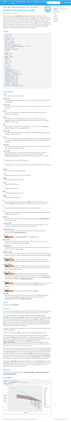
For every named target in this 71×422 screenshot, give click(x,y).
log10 (13, 46)
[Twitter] (65, 2)
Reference (29, 2)
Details (55, 16)
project (10, 382)
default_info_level (17, 85)
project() (40, 361)
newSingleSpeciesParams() (10, 374)
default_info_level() (26, 298)
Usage (55, 9)
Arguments (56, 11)
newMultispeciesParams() (27, 278)
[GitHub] (67, 2)
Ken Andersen (33, 419)
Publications (36, 2)
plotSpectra (7, 383)
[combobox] (53, 2)
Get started (13, 2)
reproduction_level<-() (21, 232)
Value (55, 13)
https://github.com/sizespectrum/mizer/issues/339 (18, 345)
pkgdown (63, 419)
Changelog (43, 2)
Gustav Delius (13, 419)
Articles (23, 2)
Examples (56, 20)
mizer (5, 2)
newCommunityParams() (29, 372)
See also (56, 18)
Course (18, 2)
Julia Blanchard (25, 419)
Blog (62, 2)
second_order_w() (45, 277)
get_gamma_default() (44, 218)
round (10, 46)
